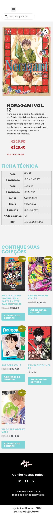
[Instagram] (20, 481)
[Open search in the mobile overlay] (18, 16)
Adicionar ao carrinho (12, 317)
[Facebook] (26, 481)
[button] (13, 9)
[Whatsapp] (33, 481)
